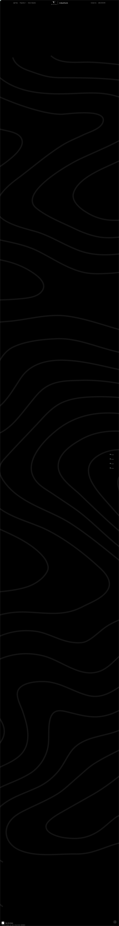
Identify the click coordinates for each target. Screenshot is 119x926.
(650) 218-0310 (101, 2)
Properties (22, 2)
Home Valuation (32, 2)
